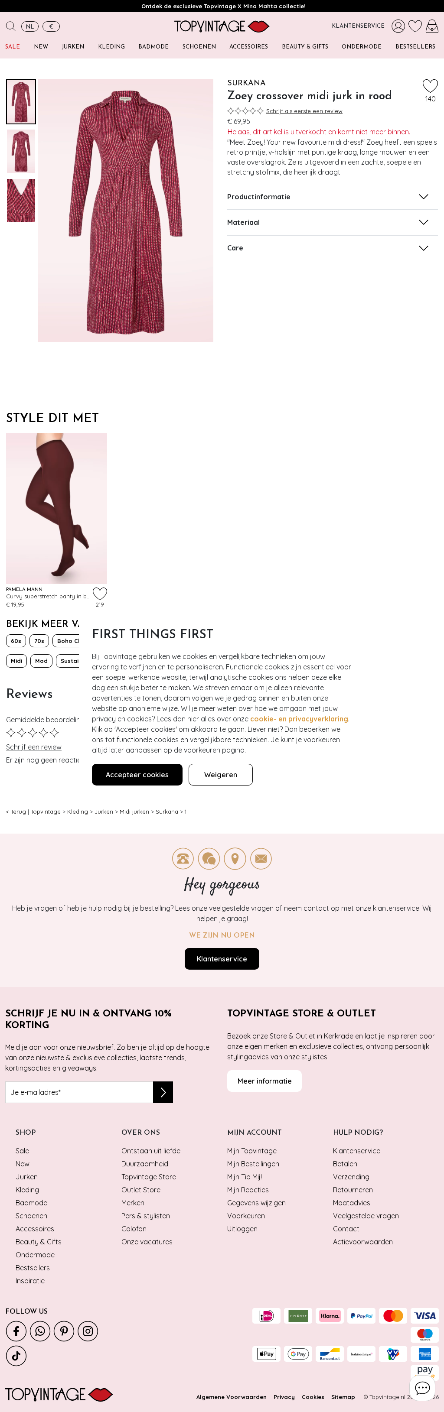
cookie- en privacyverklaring (299, 718)
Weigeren (220, 774)
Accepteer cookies (137, 774)
